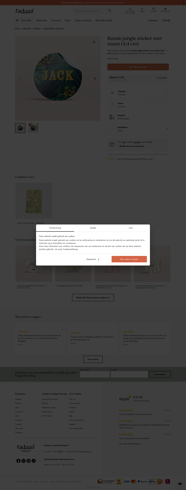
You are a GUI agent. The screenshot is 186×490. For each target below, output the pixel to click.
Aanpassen (91, 259)
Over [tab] (131, 228)
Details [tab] (93, 228)
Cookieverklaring (70, 249)
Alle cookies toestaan (129, 259)
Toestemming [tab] (55, 228)
